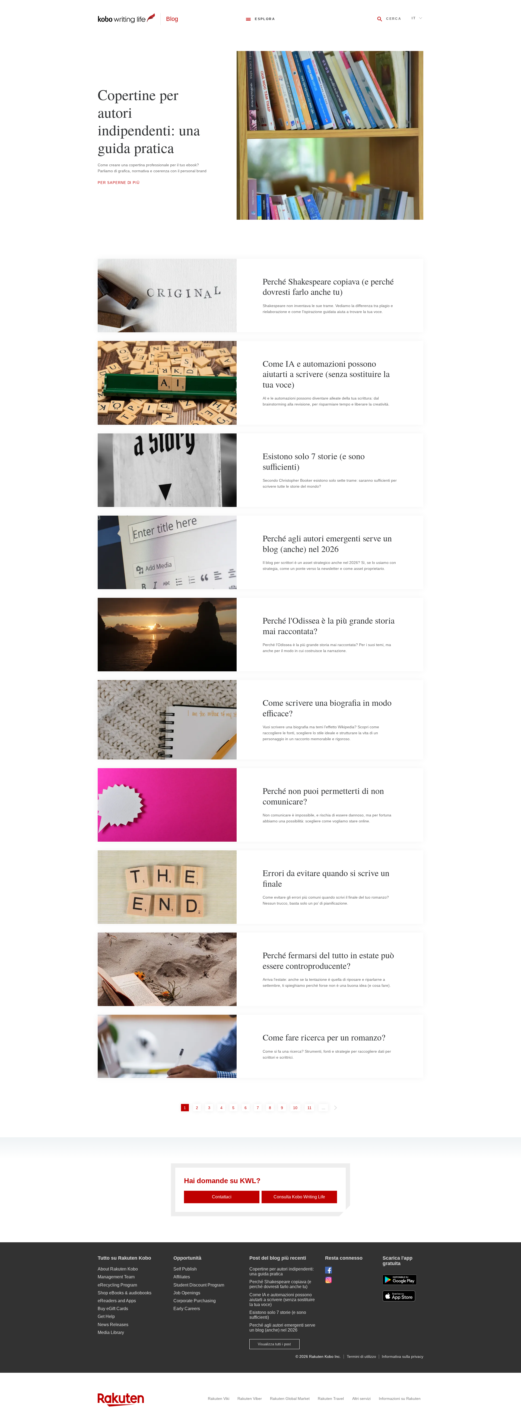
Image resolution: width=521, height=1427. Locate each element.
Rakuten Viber (249, 1398)
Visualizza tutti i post (274, 1344)
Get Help (106, 1316)
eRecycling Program (117, 1285)
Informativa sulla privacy (402, 1357)
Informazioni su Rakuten (400, 1398)
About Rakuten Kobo (118, 1269)
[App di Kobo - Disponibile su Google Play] (399, 1279)
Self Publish (185, 1269)
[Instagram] (349, 1279)
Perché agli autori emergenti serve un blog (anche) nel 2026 (282, 1327)
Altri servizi (361, 1398)
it (414, 18)
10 (296, 1107)
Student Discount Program (198, 1285)
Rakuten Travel (331, 1398)
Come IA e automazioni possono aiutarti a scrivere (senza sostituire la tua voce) (282, 1299)
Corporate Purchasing (194, 1300)
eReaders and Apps (117, 1300)
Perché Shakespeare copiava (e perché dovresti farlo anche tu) (280, 1284)
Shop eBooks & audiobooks (124, 1293)
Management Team (116, 1277)
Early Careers (186, 1308)
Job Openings (186, 1293)
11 (310, 1107)
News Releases (113, 1324)
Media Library (111, 1332)
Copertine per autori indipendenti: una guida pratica (281, 1271)
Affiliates (181, 1277)
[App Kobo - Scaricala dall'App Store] (403, 1296)
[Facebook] (349, 1270)
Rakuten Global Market (290, 1398)
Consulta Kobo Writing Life (299, 1197)
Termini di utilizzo (361, 1357)
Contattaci (221, 1197)
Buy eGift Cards (113, 1308)
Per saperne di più (118, 183)
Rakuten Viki (218, 1398)
